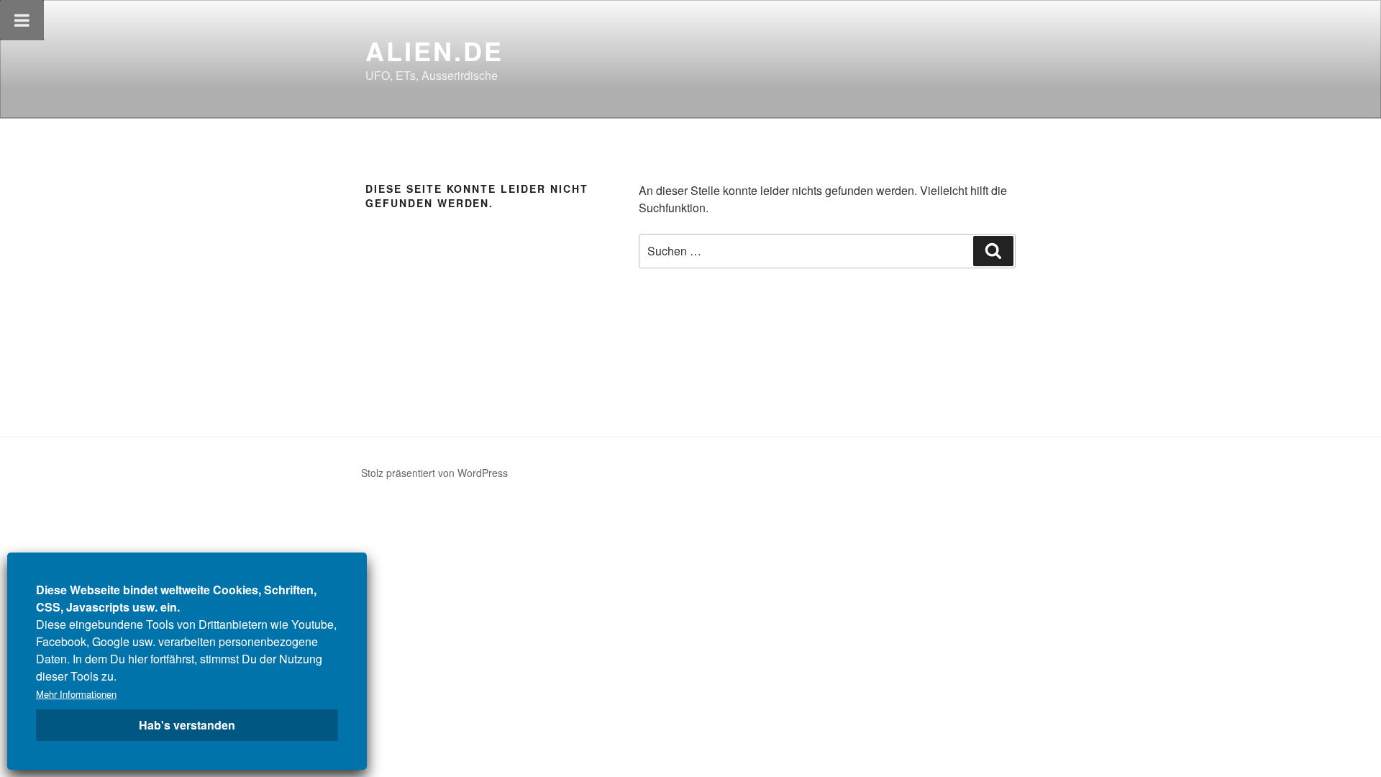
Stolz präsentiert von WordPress (434, 472)
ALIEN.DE (434, 50)
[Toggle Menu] (22, 20)
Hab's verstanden (187, 725)
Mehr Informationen (76, 694)
